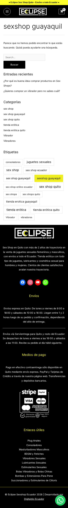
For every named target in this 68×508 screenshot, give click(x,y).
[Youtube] (38, 282)
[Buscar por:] (24, 57)
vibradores (26, 217)
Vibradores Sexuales (34, 458)
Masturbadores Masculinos (34, 449)
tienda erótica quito (14, 130)
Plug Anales (34, 440)
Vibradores (9, 140)
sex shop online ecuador (19, 186)
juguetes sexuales (39, 162)
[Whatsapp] (45, 282)
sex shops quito (31, 194)
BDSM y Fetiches (34, 453)
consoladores (13, 162)
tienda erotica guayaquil (21, 201)
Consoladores (34, 445)
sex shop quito (11, 119)
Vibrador (8, 135)
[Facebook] (23, 282)
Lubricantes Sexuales (34, 462)
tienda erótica (11, 124)
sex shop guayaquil (14, 114)
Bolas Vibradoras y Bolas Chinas (34, 471)
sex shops (11, 194)
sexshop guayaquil (49, 178)
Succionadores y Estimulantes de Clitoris (34, 480)
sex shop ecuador (36, 170)
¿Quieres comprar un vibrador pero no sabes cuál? (31, 91)
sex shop (8, 108)
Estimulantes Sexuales (34, 467)
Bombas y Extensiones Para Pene (34, 475)
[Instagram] (30, 282)
